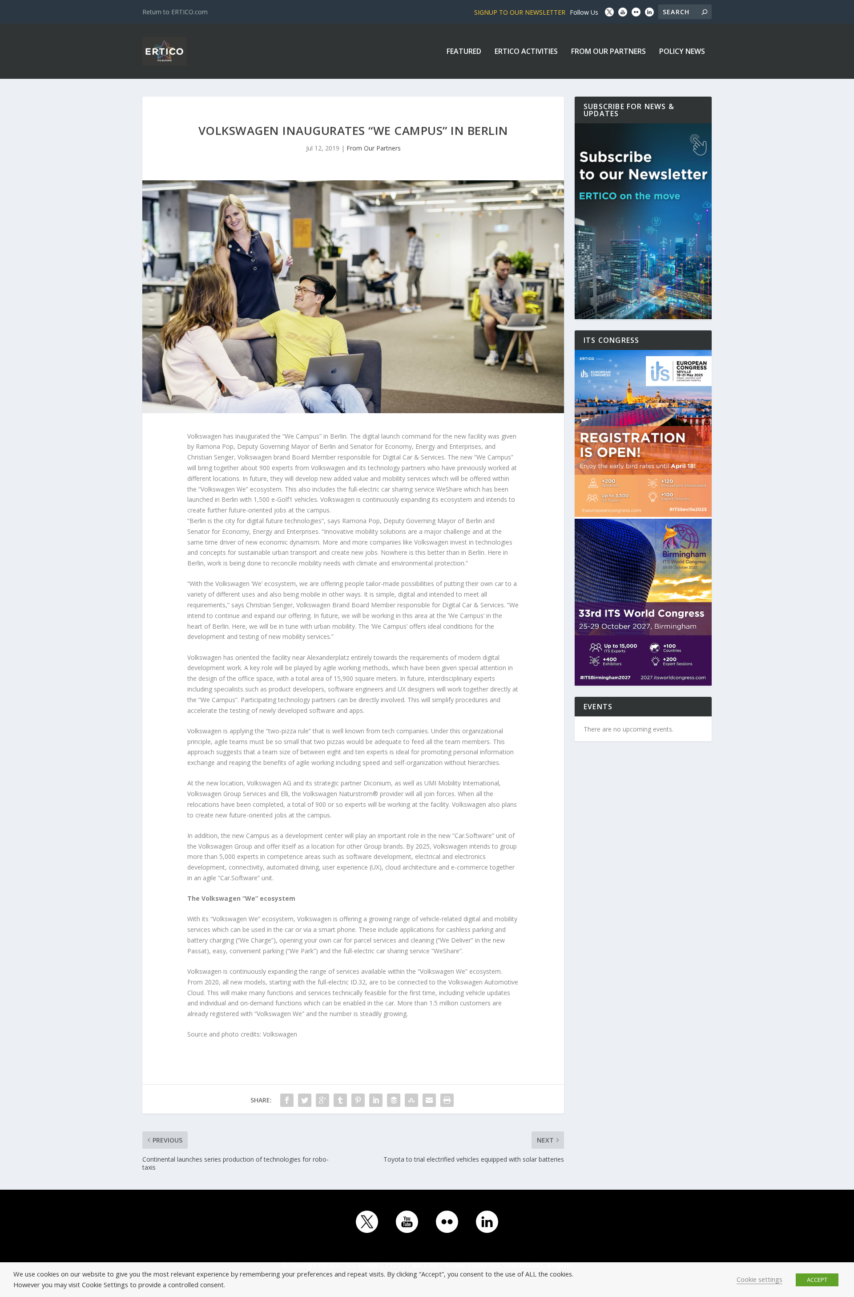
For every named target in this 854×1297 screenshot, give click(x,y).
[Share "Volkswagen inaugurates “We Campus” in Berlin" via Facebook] (287, 1100)
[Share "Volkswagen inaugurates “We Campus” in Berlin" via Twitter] (305, 1100)
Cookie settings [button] (759, 1279)
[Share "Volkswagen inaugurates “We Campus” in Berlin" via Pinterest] (358, 1100)
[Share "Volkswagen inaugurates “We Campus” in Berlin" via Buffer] (394, 1100)
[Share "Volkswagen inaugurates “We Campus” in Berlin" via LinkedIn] (376, 1100)
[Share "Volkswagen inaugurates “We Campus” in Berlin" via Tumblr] (340, 1100)
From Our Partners (608, 52)
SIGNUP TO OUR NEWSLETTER (519, 12)
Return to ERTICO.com (175, 12)
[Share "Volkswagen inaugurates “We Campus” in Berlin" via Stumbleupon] (411, 1100)
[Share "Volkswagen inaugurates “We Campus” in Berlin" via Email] (429, 1100)
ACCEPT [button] (817, 1280)
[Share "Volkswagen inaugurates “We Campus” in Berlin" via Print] (447, 1100)
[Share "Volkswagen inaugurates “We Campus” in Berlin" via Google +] (322, 1100)
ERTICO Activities (526, 52)
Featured (464, 52)
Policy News (682, 52)
